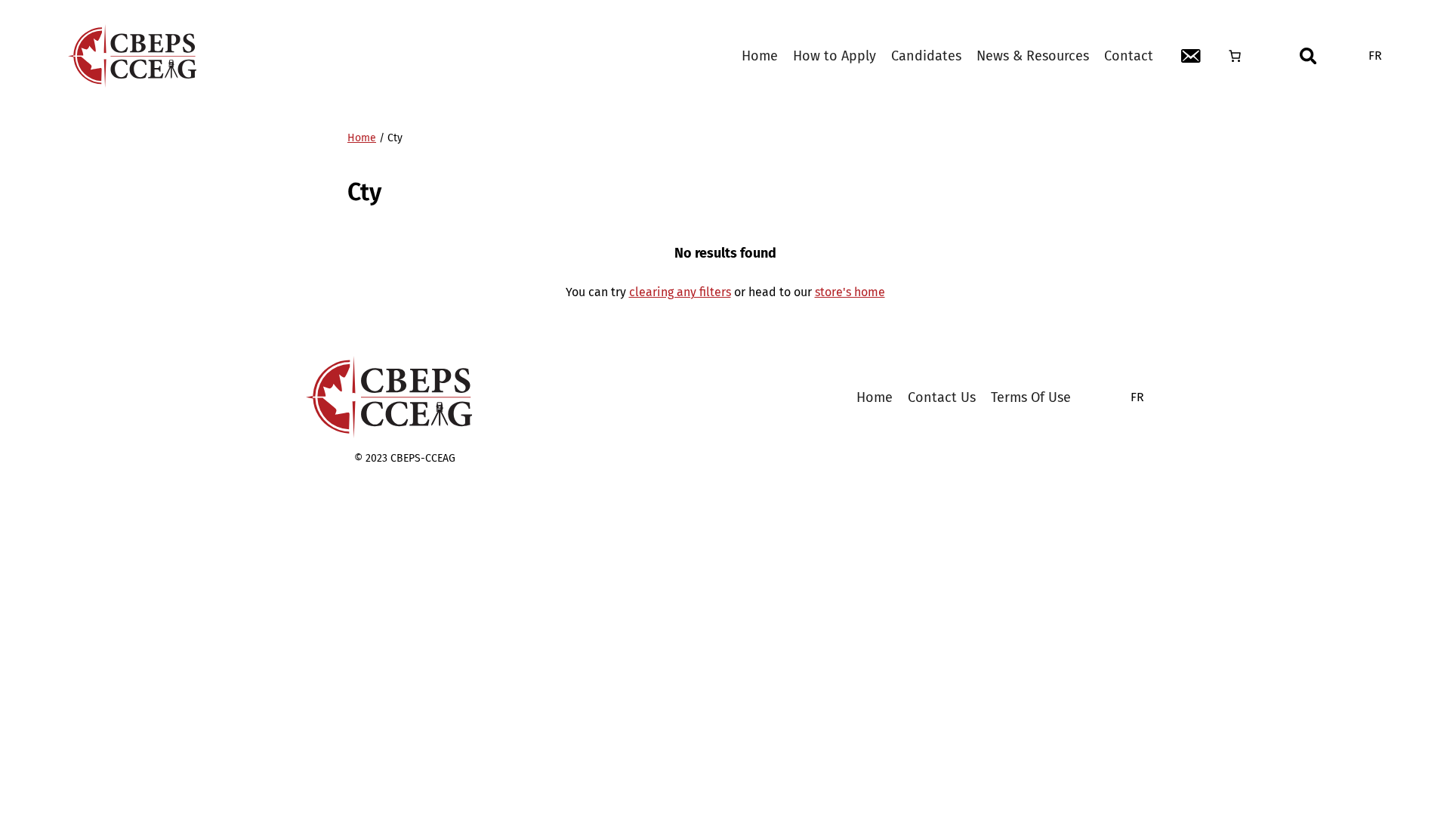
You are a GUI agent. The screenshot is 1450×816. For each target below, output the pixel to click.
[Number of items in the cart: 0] (1235, 56)
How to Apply (834, 56)
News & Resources (1032, 56)
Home (760, 56)
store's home (850, 292)
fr (1375, 55)
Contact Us (942, 397)
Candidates (926, 56)
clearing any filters (680, 292)
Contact (1128, 56)
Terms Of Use (1031, 397)
